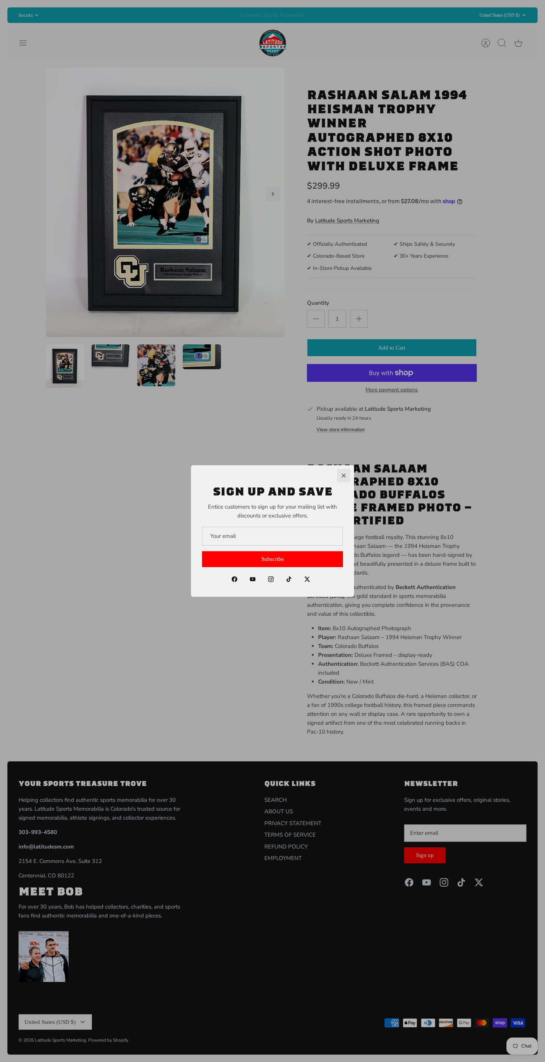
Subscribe (272, 559)
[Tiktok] (289, 579)
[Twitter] (307, 579)
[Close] (343, 475)
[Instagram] (271, 579)
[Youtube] (252, 579)
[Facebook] (234, 579)
